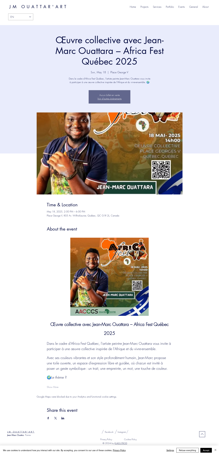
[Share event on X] (55, 418)
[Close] (215, 450)
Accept (206, 450)
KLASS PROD (121, 443)
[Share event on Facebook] (48, 418)
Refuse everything (187, 450)
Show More (52, 387)
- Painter (19, 435)
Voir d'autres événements (109, 98)
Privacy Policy (119, 450)
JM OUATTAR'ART (21, 431)
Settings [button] (170, 450)
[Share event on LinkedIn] (62, 418)
